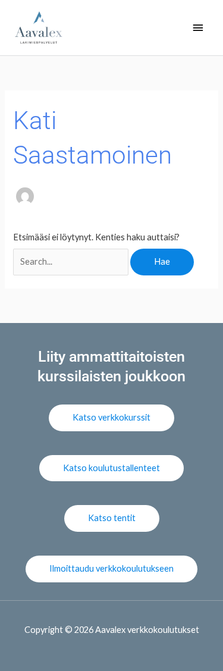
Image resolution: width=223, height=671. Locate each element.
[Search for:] (71, 261)
